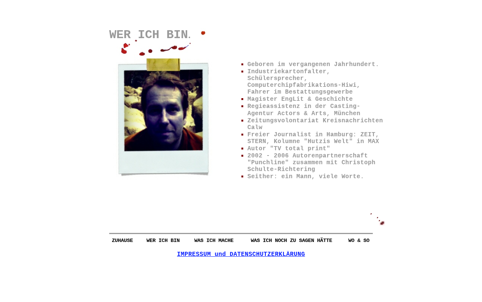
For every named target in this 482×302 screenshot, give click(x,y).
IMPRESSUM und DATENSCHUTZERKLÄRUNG (241, 254)
